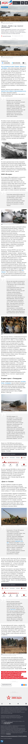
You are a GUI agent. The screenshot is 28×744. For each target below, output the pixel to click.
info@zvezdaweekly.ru (8, 722)
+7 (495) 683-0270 (6, 723)
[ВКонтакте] (22, 685)
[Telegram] (26, 685)
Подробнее (8, 733)
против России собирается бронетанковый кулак (13, 91)
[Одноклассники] (24, 685)
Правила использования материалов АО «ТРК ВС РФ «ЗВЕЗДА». (14, 736)
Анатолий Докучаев (7, 36)
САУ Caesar (13, 609)
